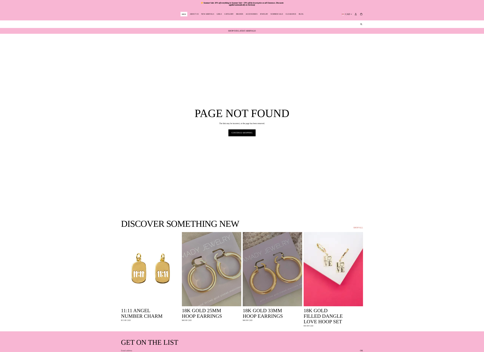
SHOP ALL (358, 228)
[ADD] (176, 302)
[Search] (361, 24)
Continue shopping (242, 133)
